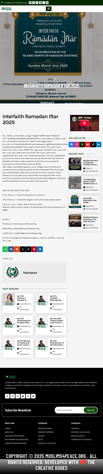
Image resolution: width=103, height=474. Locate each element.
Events (50, 78)
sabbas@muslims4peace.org (26, 228)
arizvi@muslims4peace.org (23, 238)
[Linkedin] (47, 2)
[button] (5, 249)
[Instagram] (33, 2)
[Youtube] (40, 2)
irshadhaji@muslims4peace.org (27, 233)
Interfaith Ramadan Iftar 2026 (90, 200)
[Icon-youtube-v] (23, 396)
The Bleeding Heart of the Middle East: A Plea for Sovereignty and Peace (90, 184)
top (55, 78)
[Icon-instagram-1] (12, 396)
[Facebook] (30, 2)
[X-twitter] (37, 2)
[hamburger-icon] (49, 8)
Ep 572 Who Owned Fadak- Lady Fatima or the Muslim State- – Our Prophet (57, 323)
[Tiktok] (28, 396)
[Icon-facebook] (7, 396)
